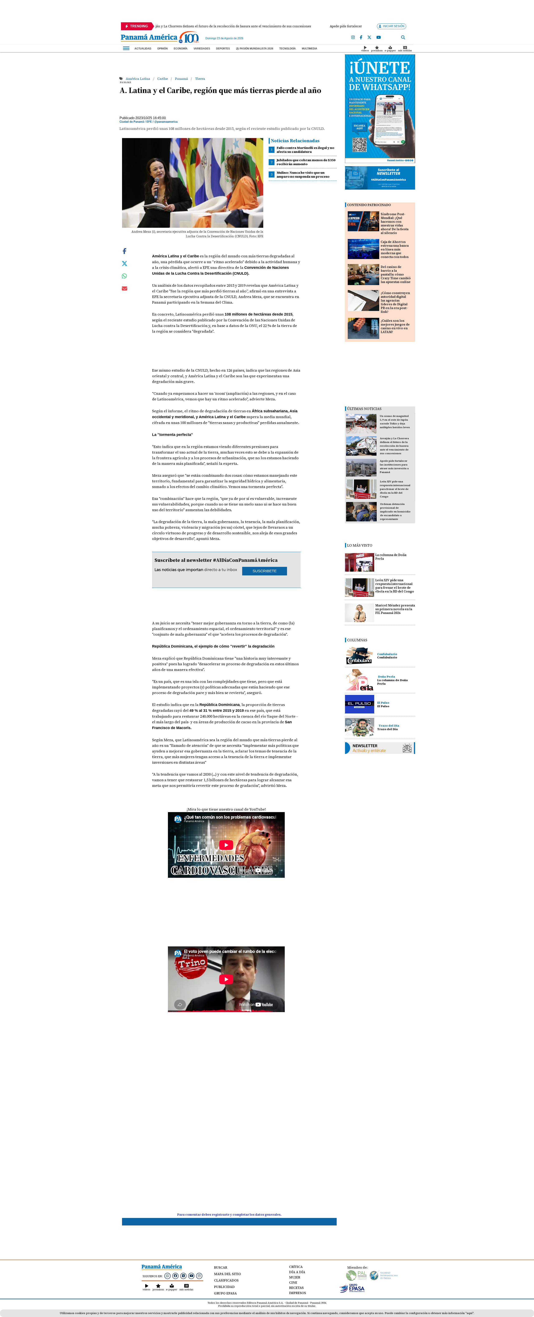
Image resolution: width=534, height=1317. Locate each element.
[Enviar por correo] (124, 289)
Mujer (294, 1277)
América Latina (138, 78)
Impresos (297, 1293)
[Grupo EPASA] (352, 1291)
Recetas (296, 1287)
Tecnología (287, 48)
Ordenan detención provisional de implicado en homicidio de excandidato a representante (395, 511)
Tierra (200, 78)
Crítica (296, 1266)
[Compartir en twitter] (124, 263)
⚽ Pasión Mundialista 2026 (254, 48)
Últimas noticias (364, 408)
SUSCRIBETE (265, 571)
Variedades (202, 48)
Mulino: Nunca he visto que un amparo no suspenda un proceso (303, 174)
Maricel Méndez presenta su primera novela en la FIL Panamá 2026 (395, 609)
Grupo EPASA (225, 1293)
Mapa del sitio (227, 1274)
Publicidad (224, 1286)
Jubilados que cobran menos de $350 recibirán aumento (306, 162)
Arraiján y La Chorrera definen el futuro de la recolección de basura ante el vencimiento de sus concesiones (394, 446)
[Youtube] (378, 37)
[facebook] (361, 37)
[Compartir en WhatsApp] (124, 277)
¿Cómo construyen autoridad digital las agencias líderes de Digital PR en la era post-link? (395, 302)
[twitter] (369, 37)
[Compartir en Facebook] (124, 250)
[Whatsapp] (167, 1275)
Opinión (162, 48)
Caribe (163, 78)
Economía (181, 48)
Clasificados (226, 1280)
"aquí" (469, 1313)
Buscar (220, 1267)
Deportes (223, 48)
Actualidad (143, 48)
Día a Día (297, 1272)
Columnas (357, 640)
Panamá (182, 78)
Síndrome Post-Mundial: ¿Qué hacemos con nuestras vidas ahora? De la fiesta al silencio (394, 223)
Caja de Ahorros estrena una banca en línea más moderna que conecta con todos (395, 249)
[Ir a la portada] (149, 38)
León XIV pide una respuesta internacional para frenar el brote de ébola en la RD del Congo (395, 489)
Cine (293, 1282)
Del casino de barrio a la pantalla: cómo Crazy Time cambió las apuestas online (396, 274)
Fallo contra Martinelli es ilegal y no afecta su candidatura (305, 149)
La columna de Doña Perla (390, 557)
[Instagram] (353, 37)
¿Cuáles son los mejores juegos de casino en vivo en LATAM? (395, 326)
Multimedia (309, 48)
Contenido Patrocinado (369, 205)
